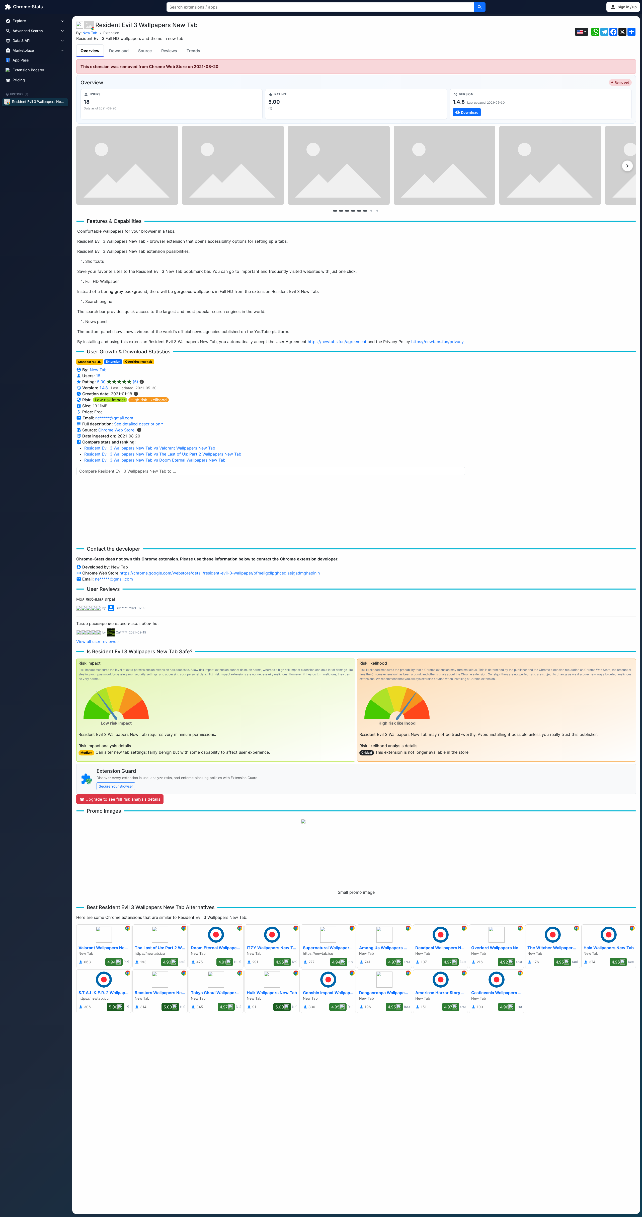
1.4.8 (104, 387)
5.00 (117, 381)
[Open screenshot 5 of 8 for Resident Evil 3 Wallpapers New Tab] (550, 165)
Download (119, 50)
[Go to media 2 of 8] (341, 211)
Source (145, 50)
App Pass (21, 60)
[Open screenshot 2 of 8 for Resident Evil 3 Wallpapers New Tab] (233, 165)
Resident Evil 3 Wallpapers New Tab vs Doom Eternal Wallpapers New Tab (154, 460)
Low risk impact (110, 399)
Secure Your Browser (116, 786)
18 (98, 375)
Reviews (169, 50)
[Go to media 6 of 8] (365, 211)
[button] (623, 7)
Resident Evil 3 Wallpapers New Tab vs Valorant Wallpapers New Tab (149, 448)
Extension (111, 33)
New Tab (90, 33)
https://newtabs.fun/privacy (437, 341)
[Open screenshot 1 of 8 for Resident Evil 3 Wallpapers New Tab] (127, 165)
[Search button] (480, 7)
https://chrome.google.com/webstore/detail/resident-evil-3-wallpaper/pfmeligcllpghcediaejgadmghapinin (220, 572)
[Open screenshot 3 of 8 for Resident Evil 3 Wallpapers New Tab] (339, 165)
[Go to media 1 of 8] (335, 211)
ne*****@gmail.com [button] (114, 417)
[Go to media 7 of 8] (371, 211)
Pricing (19, 80)
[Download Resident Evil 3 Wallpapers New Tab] (540, 104)
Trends (193, 50)
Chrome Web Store (116, 429)
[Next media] (627, 165)
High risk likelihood (148, 399)
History (19, 94)
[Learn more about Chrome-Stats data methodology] (139, 429)
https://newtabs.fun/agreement (337, 341)
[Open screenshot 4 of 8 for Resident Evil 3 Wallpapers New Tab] (445, 165)
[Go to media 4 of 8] (353, 211)
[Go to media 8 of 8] (377, 211)
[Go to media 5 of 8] (359, 211)
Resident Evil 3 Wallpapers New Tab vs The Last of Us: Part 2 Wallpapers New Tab (162, 454)
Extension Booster (28, 70)
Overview (90, 50)
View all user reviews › (97, 641)
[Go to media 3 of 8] (347, 211)
